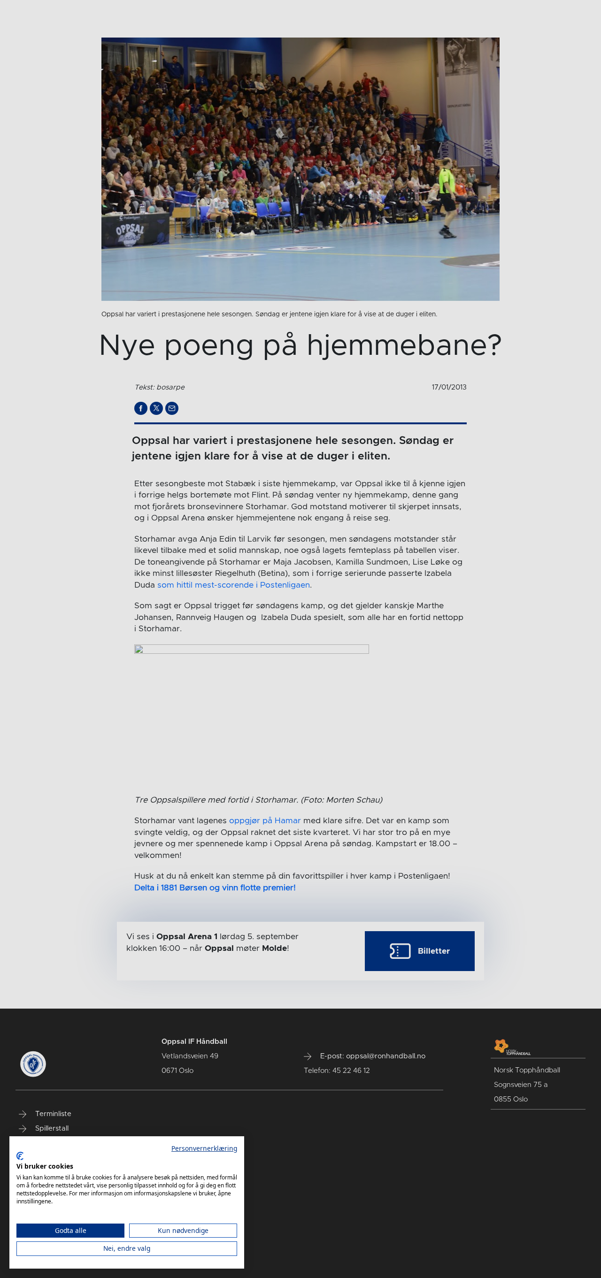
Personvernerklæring (204, 1148)
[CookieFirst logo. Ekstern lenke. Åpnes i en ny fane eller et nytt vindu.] (19, 1156)
